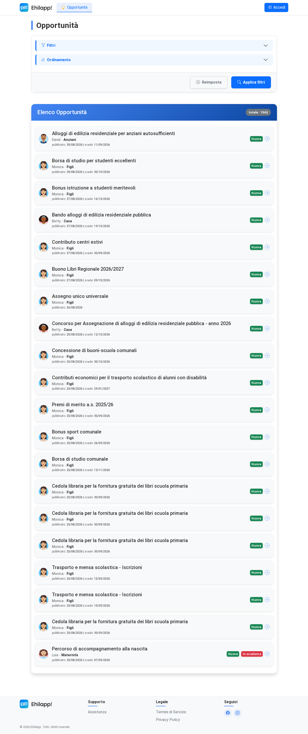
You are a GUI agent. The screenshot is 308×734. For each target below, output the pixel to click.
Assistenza (97, 712)
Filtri (51, 45)
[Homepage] (36, 7)
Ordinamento (59, 60)
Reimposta (211, 82)
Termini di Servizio (171, 712)
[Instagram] (237, 713)
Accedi (279, 7)
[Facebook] (228, 713)
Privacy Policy (168, 719)
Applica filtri (254, 82)
